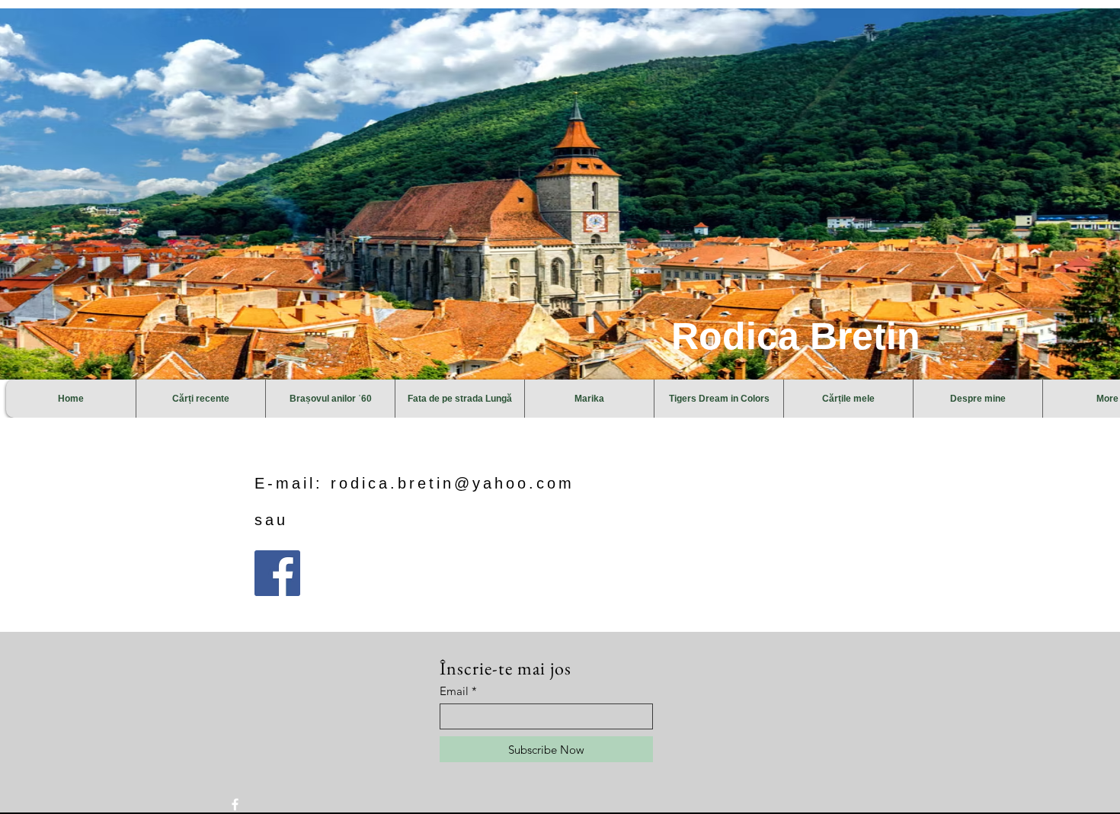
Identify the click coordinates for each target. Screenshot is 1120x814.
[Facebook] (277, 573)
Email (454, 691)
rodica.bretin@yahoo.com (452, 483)
